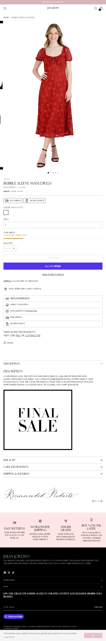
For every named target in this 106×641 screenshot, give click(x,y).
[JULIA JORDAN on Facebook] (5, 573)
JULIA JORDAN (9, 187)
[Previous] (30, 2)
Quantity (8, 243)
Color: (13, 207)
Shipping (7, 281)
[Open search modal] (95, 8)
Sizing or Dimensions (20, 298)
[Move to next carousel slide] (100, 501)
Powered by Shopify (11, 628)
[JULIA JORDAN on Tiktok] (13, 573)
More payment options (53, 275)
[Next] (76, 2)
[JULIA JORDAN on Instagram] (9, 573)
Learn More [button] (9, 637)
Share (10, 343)
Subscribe (98, 607)
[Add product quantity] (13, 248)
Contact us (31, 311)
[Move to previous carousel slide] (94, 501)
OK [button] (93, 635)
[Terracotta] (5, 212)
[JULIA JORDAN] (53, 8)
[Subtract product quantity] (6, 248)
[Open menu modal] (4, 8)
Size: (6, 219)
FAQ (18, 335)
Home (6, 18)
